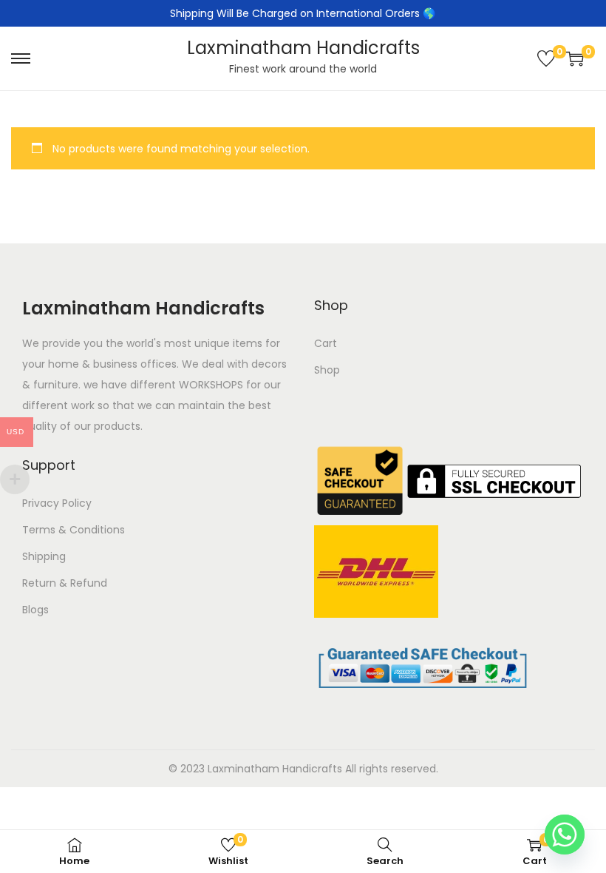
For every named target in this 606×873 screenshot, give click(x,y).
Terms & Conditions (73, 529)
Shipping (44, 556)
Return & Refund (64, 583)
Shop (327, 370)
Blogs (35, 609)
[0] (546, 58)
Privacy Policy (57, 503)
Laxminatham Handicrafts (303, 48)
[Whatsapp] (565, 835)
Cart (325, 343)
